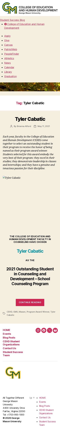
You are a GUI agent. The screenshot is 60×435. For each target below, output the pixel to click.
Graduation (10, 76)
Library (8, 71)
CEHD (9, 311)
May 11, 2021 (44, 126)
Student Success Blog (12, 20)
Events (7, 333)
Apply (7, 35)
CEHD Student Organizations (11, 343)
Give (6, 40)
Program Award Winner (38, 311)
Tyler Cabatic (30, 119)
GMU (15, 311)
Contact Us (9, 348)
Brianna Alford (24, 126)
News (7, 62)
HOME (6, 330)
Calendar (9, 67)
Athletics (9, 58)
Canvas (8, 44)
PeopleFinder (11, 53)
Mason (22, 311)
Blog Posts (9, 337)
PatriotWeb (10, 49)
